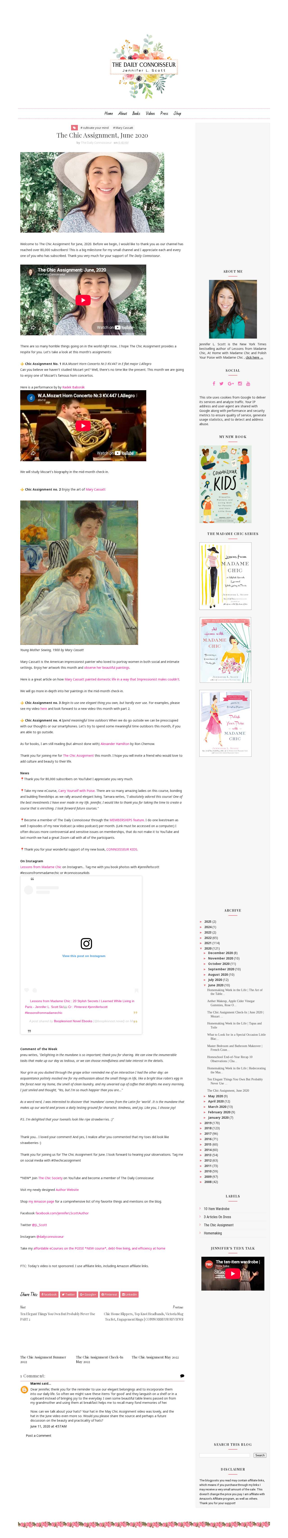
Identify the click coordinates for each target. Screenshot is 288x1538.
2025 (208, 921)
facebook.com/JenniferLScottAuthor (62, 1213)
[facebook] (214, 383)
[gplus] (231, 383)
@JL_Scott (39, 1225)
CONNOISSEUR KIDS (121, 849)
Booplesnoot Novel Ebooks (73, 1021)
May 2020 (216, 1096)
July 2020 (215, 980)
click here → (254, 357)
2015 (208, 1144)
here (43, 708)
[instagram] (240, 383)
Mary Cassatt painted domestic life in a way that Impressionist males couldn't (122, 679)
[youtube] (248, 383)
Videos (150, 113)
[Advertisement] (232, 193)
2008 (208, 1182)
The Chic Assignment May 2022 (155, 1357)
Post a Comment (38, 1435)
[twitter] (221, 383)
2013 (208, 1155)
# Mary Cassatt (123, 128)
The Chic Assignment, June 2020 (228, 1090)
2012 (208, 1160)
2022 (208, 938)
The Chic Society (50, 1178)
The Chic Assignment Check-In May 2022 (99, 1359)
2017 (208, 1133)
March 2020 (217, 1107)
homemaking (213, 1233)
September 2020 (221, 969)
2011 (208, 1166)
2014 (208, 1150)
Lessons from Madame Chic (41, 867)
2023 (208, 932)
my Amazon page (41, 1201)
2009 (208, 1176)
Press (164, 113)
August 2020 (218, 974)
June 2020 (216, 985)
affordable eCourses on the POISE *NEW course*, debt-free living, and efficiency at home (99, 1248)
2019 (208, 1123)
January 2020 (219, 1117)
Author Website (67, 1190)
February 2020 (219, 1112)
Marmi (35, 1383)
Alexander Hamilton (115, 744)
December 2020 (221, 953)
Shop (177, 113)
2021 (208, 943)
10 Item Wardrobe (217, 1209)
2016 (208, 1139)
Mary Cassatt (96, 489)
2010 (208, 1171)
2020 (208, 948)
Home (108, 113)
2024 (208, 927)
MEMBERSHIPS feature (127, 820)
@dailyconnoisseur (50, 1236)
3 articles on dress (217, 1217)
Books (136, 113)
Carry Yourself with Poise (76, 791)
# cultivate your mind (95, 128)
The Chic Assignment (78, 755)
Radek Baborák (73, 387)
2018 (208, 1128)
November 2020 (221, 958)
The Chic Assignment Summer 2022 (43, 1359)
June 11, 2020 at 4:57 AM (48, 1426)
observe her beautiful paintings (106, 667)
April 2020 (216, 1101)
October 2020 (219, 964)
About (122, 113)
